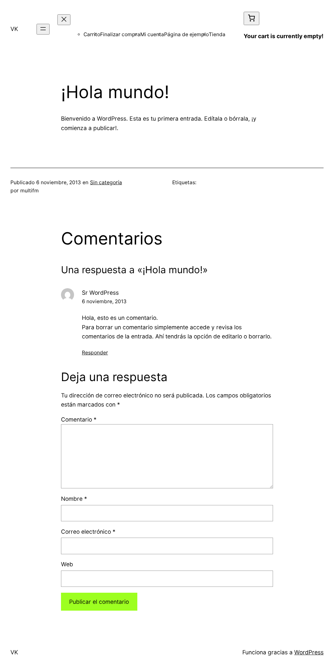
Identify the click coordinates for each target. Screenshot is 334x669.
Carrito (92, 34)
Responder (95, 352)
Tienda (217, 34)
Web (67, 564)
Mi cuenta (152, 34)
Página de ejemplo (186, 34)
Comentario (79, 419)
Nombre (74, 498)
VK (14, 28)
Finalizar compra (120, 34)
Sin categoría (106, 182)
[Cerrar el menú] (63, 19)
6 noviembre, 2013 (104, 301)
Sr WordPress (100, 292)
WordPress (309, 652)
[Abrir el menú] (43, 29)
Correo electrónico (88, 531)
